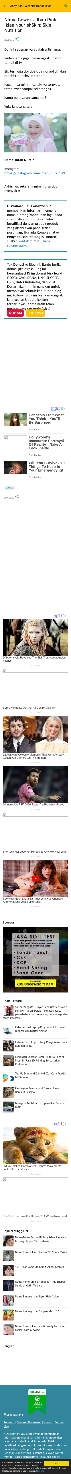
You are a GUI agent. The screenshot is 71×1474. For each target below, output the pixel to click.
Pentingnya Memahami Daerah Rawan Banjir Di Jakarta (38, 1090)
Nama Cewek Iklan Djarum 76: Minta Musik (41, 1252)
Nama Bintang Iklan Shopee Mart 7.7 (37, 1311)
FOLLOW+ (35, 313)
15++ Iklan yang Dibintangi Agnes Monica (39, 1267)
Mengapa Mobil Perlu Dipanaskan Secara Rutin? (39, 1105)
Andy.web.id (35, 1433)
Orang (9, 488)
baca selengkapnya (26, 1456)
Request (9, 1422)
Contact (59, 1422)
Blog (6, 1426)
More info (40, 1470)
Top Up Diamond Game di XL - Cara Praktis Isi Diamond (40, 1075)
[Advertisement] (35, 363)
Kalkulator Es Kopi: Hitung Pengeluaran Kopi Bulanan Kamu (41, 1044)
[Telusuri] (66, 5)
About (48, 1422)
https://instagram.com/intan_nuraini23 (34, 173)
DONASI (15, 313)
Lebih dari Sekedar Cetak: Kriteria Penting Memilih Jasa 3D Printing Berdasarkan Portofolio (39, 1061)
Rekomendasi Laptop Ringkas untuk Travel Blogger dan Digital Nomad (40, 1029)
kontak (24, 241)
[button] (17, 39)
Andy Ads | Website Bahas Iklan (31, 6)
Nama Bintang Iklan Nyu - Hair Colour (37, 1296)
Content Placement (29, 1422)
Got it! (56, 1463)
